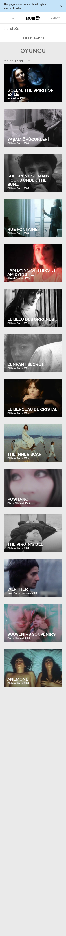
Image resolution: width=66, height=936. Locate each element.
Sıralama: (8, 60)
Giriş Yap (56, 18)
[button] (5, 17)
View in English (13, 8)
